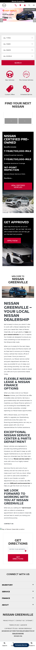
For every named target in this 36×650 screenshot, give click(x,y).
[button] (11, 26)
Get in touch (26, 508)
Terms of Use (14, 625)
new (26, 332)
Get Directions (18, 558)
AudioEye (23, 625)
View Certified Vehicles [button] (18, 186)
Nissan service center (22, 459)
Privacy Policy (8, 620)
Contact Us (20, 620)
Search (18, 63)
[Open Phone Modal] (16, 5)
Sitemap (29, 620)
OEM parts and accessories (20, 483)
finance (7, 395)
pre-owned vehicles (11, 334)
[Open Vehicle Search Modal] (29, 5)
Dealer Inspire (18, 633)
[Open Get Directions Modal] (20, 5)
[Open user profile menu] (24, 5)
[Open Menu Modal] (34, 5)
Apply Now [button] (12, 240)
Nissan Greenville (25, 628)
